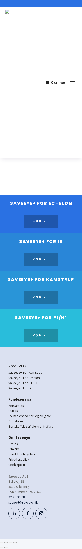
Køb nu (41, 221)
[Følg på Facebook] (28, 513)
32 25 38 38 (16, 497)
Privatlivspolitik (18, 459)
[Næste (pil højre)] (6, 547)
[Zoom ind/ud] (1, 542)
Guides (13, 411)
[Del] (10, 542)
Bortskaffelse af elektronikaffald (30, 426)
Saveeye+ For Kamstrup (25, 372)
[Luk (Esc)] (15, 542)
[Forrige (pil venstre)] (1, 547)
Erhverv (13, 449)
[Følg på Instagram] (41, 513)
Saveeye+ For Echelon (24, 378)
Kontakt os (16, 406)
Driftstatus (15, 421)
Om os (13, 444)
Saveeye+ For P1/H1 (22, 383)
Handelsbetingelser (21, 454)
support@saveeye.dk (23, 502)
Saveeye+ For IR (19, 388)
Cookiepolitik (17, 465)
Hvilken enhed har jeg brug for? (30, 416)
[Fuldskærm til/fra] (6, 542)
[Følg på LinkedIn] (14, 513)
